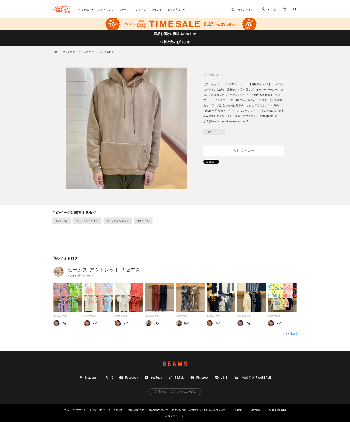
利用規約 (118, 409)
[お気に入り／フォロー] (274, 9)
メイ (64, 323)
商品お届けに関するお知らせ (175, 34)
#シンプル (61, 220)
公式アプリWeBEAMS (257, 377)
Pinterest (202, 377)
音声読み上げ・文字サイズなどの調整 (175, 391)
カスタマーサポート (75, 409)
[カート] (284, 9)
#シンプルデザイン (87, 220)
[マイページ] (265, 9)
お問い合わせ (97, 409)
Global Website (277, 409)
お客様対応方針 (135, 409)
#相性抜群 (143, 220)
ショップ (141, 9)
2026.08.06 (213, 316)
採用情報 (255, 409)
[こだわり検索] (294, 9)
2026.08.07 (182, 316)
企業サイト (240, 409)
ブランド (157, 9)
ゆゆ (156, 323)
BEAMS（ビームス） (61, 9)
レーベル (125, 9)
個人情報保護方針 (158, 409)
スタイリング (106, 9)
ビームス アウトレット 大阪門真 (104, 270)
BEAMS (175, 363)
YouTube (156, 377)
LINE (224, 377)
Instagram (91, 377)
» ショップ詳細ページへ (81, 275)
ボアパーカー (214, 132)
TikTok (179, 377)
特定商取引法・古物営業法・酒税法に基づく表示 (198, 409)
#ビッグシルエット (118, 220)
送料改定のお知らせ (175, 42)
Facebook (131, 377)
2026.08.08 (59, 316)
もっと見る (288, 333)
